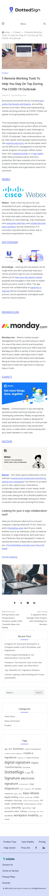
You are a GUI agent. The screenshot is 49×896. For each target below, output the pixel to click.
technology (32, 811)
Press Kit (25, 847)
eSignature (12, 788)
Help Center (10, 847)
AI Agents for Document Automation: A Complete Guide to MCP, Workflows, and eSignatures (22, 647)
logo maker (38, 153)
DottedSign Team (20, 95)
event (21, 789)
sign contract (26, 808)
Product (5, 73)
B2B (10, 749)
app (6, 749)
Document (26, 767)
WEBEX (6, 179)
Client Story (10, 716)
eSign (31, 784)
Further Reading (9, 557)
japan (16, 794)
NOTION (7, 441)
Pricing (42, 841)
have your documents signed (28, 277)
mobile (21, 797)
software (23, 811)
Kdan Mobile (31, 793)
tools (41, 811)
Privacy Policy (8, 876)
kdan (20, 794)
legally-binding (11, 797)
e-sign (27, 772)
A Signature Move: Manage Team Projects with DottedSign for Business (37, 619)
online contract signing (31, 800)
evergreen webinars (16, 223)
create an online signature (13, 753)
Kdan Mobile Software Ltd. (22, 888)
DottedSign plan (15, 528)
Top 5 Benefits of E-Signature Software (22, 670)
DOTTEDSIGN (10, 242)
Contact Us (7, 864)
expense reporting (14, 143)
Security (6, 882)
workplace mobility (26, 815)
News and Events (12, 721)
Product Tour (10, 841)
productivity (17, 803)
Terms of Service (10, 870)
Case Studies (27, 841)
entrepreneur (23, 784)
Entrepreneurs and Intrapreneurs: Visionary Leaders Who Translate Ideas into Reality (12, 621)
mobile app (29, 797)
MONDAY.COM (10, 312)
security (16, 807)
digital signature (17, 762)
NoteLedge (18, 800)
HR (33, 789)
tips (38, 811)
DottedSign (14, 771)
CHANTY (7, 376)
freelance (27, 789)
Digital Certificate (32, 758)
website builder (20, 153)
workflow (9, 815)
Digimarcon (21, 758)
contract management (33, 749)
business (18, 748)
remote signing (29, 804)
